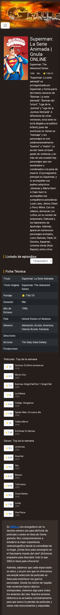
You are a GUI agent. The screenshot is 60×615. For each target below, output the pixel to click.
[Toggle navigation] (5, 25)
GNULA (14, 526)
